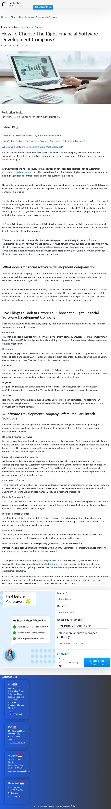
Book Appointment (42, 7)
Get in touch (51, 564)
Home (4, 17)
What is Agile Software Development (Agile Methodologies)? (32, 147)
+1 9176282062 (17, 743)
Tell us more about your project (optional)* (77, 635)
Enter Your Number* (70, 619)
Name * (62, 593)
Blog (13, 17)
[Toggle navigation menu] (6, 10)
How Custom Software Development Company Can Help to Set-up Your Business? (43, 141)
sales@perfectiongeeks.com (19, 771)
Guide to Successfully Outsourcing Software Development (31, 135)
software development (76, 201)
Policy (74, 806)
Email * (61, 606)
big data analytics (23, 172)
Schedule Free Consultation (97, 663)
